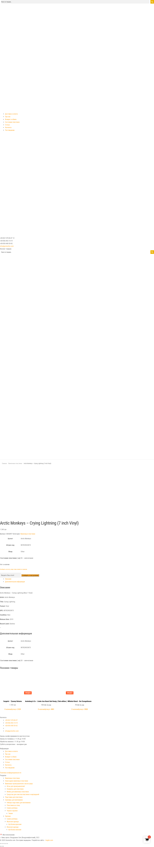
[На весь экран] (5, 843)
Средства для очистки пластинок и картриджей (23, 794)
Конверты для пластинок (15, 789)
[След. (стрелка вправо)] (3, 846)
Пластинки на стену (13, 805)
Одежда (8, 816)
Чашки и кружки (12, 811)
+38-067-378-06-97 (11, 720)
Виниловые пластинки (15, 463)
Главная (4, 463)
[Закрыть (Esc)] (1, 843)
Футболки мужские (14, 824)
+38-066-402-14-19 (11, 723)
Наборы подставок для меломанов (18, 803)
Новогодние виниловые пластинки (16, 781)
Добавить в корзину (12, 674)
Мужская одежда (13, 822)
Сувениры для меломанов (14, 800)
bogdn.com (49, 840)
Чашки (10, 813)
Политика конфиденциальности (10, 773)
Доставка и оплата (11, 114)
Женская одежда (12, 827)
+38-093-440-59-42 (11, 726)
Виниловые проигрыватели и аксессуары (19, 784)
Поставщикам (9, 130)
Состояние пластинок (12, 122)
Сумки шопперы (12, 808)
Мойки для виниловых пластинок (18, 792)
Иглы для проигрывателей (16, 786)
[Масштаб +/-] (7, 843)
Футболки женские (14, 830)
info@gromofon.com (7, 246)
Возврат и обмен (10, 119)
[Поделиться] (3, 843)
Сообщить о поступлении (30, 575)
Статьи (7, 125)
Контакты (8, 127)
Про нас (7, 117)
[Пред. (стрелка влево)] (1, 846)
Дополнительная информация (15, 582)
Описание (8, 579)
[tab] (79, 579)
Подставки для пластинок (14, 797)
